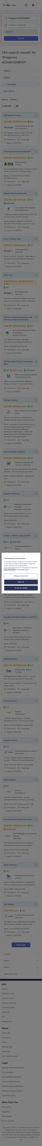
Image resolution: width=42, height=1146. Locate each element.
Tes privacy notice (23, 569)
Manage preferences (21, 576)
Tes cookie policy (9, 569)
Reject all (21, 582)
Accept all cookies (21, 588)
